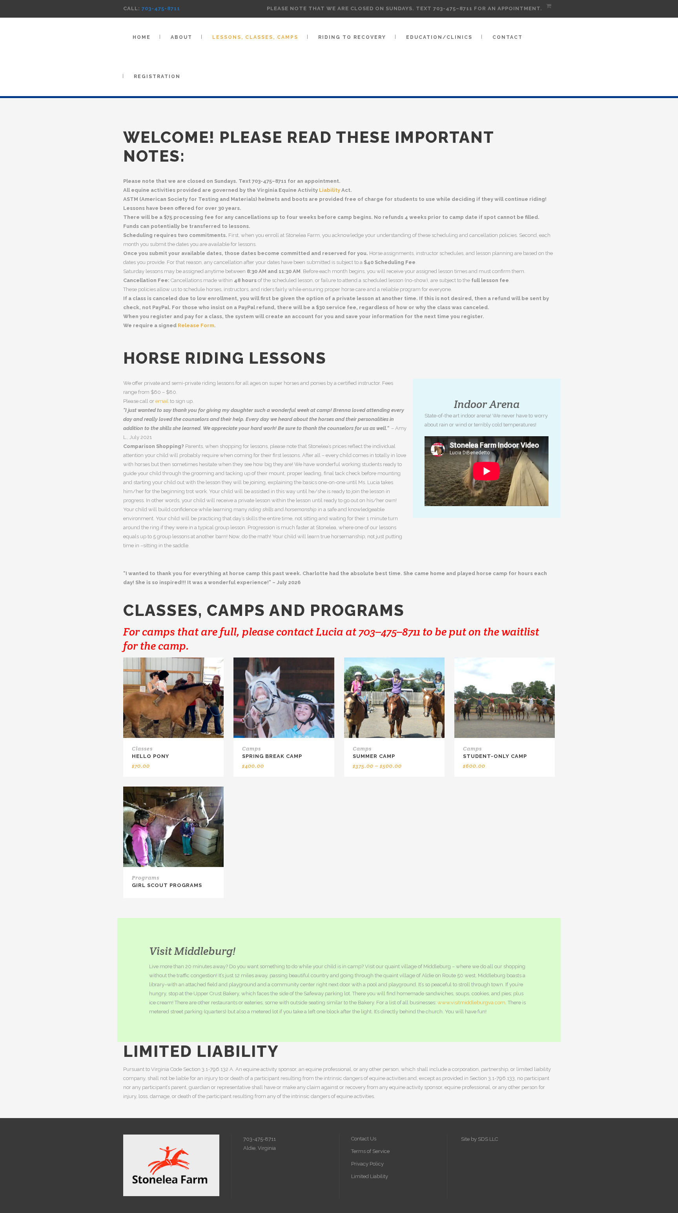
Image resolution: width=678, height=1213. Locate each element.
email (162, 401)
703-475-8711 (161, 8)
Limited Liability (369, 1176)
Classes (142, 748)
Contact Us (363, 1139)
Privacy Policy (367, 1164)
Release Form (196, 325)
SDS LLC (488, 1139)
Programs (145, 877)
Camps (251, 748)
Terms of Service (370, 1151)
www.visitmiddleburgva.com (471, 1002)
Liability (329, 190)
